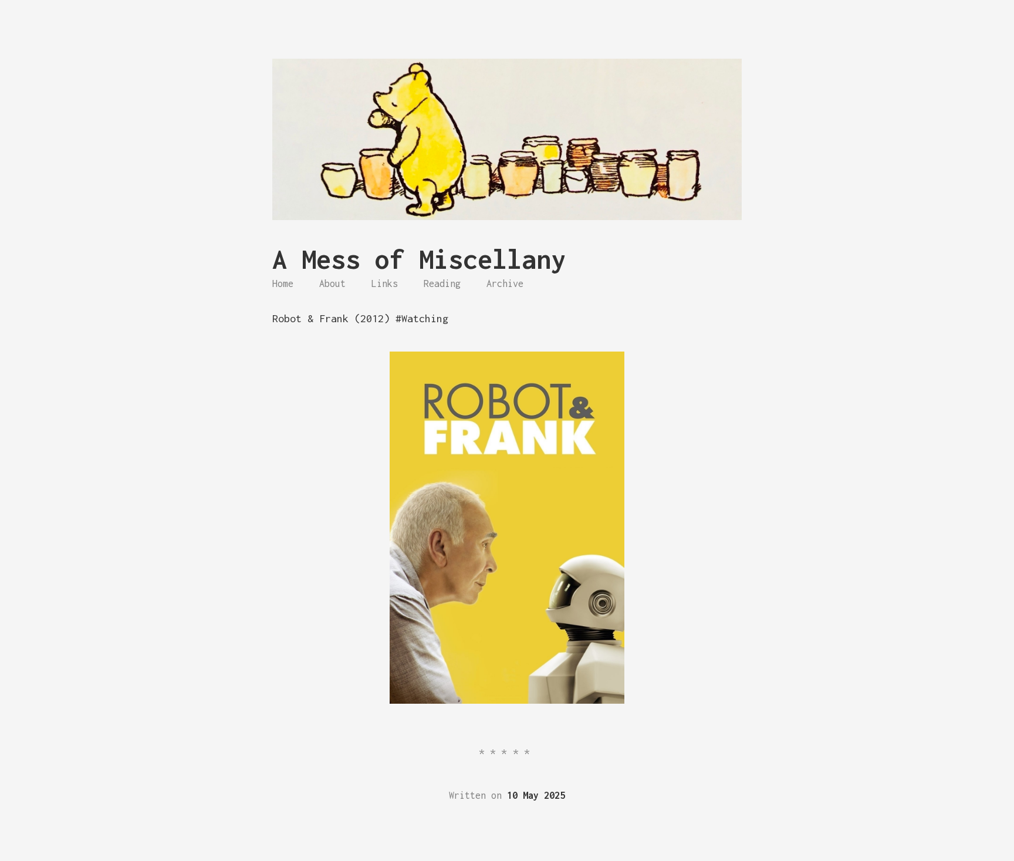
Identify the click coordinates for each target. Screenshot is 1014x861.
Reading (442, 283)
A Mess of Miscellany (419, 259)
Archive (504, 283)
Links (384, 283)
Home (282, 283)
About (332, 283)
